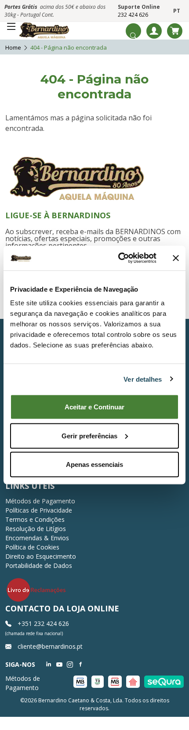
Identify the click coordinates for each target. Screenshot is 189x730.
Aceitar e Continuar (94, 407)
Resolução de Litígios (35, 528)
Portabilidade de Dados (38, 565)
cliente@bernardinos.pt (49, 646)
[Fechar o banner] (176, 258)
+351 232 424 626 (42, 623)
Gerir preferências (89, 435)
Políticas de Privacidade (38, 510)
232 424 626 (133, 14)
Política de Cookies (32, 547)
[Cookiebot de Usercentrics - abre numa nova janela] (118, 258)
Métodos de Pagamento (40, 501)
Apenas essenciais (94, 464)
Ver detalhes (143, 379)
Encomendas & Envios (37, 538)
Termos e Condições (35, 519)
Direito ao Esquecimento (40, 556)
